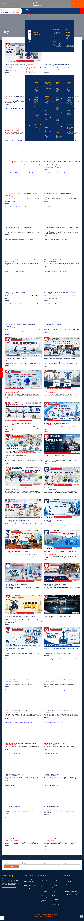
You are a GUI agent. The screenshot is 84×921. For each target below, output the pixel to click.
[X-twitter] (5, 887)
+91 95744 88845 (68, 879)
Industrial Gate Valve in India (51, 806)
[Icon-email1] (1, 376)
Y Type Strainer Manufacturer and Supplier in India (57, 616)
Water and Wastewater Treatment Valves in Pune (18, 488)
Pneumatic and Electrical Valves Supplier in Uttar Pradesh (59, 358)
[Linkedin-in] (7, 887)
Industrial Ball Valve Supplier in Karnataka (55, 584)
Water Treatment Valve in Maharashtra (15, 455)
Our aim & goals (68, 31)
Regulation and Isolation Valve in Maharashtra (56, 423)
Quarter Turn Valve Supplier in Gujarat (15, 358)
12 (45, 849)
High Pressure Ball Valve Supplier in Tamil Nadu (56, 260)
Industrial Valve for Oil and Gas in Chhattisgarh (18, 227)
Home (26, 9)
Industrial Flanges (30, 72)
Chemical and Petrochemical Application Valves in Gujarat (59, 292)
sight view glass (47, 127)
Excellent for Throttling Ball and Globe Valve (17, 520)
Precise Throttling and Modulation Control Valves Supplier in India (61, 679)
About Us (27, 11)
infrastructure (71, 44)
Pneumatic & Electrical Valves (70, 126)
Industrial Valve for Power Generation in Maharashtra (58, 193)
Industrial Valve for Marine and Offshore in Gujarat (19, 96)
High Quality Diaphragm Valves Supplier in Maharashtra (20, 616)
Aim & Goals (29, 17)
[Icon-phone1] (1, 373)
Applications (27, 143)
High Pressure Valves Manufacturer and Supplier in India (20, 743)
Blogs (26, 147)
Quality (26, 141)
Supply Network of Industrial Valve (14, 648)
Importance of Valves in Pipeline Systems (16, 551)
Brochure (27, 144)
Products (27, 52)
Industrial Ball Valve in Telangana (52, 324)
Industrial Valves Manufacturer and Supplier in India (19, 679)
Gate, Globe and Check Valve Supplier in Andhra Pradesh (21, 260)
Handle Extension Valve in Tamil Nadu (15, 129)
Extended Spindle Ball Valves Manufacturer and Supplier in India (61, 648)
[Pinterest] (15, 887)
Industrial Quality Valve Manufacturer (54, 455)
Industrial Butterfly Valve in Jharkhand (54, 520)
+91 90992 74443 (68, 881)
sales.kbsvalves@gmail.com (71, 884)
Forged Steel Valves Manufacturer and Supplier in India (59, 710)
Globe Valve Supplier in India (51, 774)
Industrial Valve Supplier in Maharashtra (16, 584)
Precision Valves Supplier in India (14, 774)
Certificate (27, 145)
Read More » (7, 72)
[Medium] (13, 887)
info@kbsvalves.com (69, 886)
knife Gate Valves (58, 99)
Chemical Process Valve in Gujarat (53, 488)
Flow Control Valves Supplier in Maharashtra (17, 391)
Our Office (27, 148)
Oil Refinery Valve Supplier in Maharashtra (16, 292)
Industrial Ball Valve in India (12, 806)
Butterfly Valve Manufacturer (13, 838)
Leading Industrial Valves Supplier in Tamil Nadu (18, 423)
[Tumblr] (9, 887)
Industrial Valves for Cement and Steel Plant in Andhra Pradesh (22, 161)
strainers (38, 113)
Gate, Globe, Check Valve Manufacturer (54, 838)
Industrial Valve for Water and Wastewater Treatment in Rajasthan (62, 161)
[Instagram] (11, 887)
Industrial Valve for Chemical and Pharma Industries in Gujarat (61, 227)
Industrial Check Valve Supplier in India (54, 743)
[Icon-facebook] (3, 887)
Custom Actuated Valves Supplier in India (16, 710)
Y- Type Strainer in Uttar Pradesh (53, 391)
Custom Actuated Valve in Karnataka (15, 64)
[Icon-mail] (1, 369)
